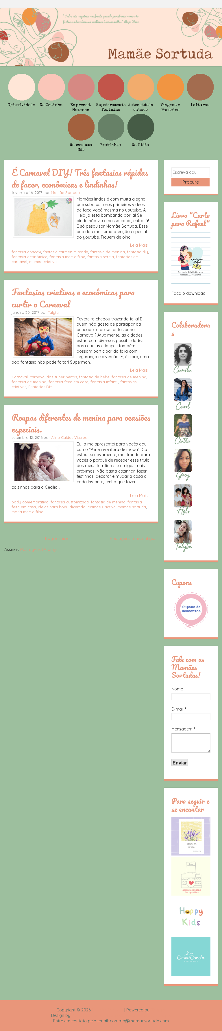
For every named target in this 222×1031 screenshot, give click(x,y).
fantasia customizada (70, 502)
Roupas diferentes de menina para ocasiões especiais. (81, 423)
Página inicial (58, 538)
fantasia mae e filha (67, 256)
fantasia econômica (29, 256)
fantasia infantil (104, 381)
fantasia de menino (29, 381)
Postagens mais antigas (133, 538)
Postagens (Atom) (38, 549)
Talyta (53, 312)
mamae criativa (43, 261)
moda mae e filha (27, 511)
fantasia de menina (107, 252)
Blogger (158, 1010)
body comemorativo (30, 502)
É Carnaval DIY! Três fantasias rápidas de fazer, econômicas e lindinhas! (80, 178)
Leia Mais (139, 245)
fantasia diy (137, 252)
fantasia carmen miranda (65, 252)
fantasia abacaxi (26, 252)
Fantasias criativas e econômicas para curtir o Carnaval (73, 298)
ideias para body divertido (62, 507)
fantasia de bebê (94, 377)
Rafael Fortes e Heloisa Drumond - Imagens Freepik (121, 1015)
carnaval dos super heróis (53, 377)
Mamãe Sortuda (65, 192)
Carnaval (20, 377)
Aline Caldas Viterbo (69, 437)
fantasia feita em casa (68, 381)
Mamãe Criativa (102, 507)
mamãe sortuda (132, 507)
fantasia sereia (100, 256)
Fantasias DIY (40, 386)
